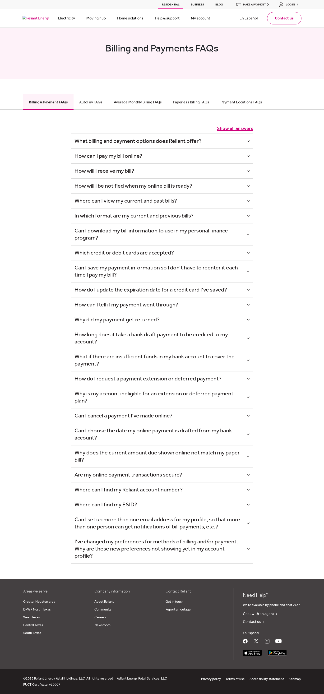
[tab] (48, 102)
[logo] (36, 18)
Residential (171, 4)
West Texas (31, 617)
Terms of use (235, 679)
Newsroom (102, 625)
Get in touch (175, 601)
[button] (251, 4)
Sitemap (295, 679)
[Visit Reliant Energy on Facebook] (245, 641)
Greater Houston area (39, 601)
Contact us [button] (284, 18)
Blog (219, 4)
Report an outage (178, 609)
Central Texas (33, 625)
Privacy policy (211, 679)
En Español (249, 18)
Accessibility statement (267, 679)
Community (102, 609)
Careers (100, 617)
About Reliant (104, 601)
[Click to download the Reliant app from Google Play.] (277, 651)
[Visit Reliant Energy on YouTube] (278, 641)
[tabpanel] (162, 344)
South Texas (32, 633)
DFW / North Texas (37, 609)
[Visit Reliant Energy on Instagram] (267, 641)
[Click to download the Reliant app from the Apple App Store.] (252, 651)
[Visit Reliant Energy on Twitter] (256, 641)
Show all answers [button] (235, 128)
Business (197, 4)
